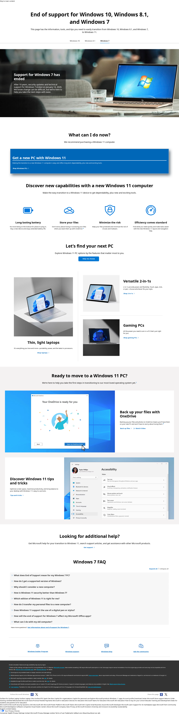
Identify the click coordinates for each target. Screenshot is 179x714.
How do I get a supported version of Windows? (38, 581)
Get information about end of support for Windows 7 (48, 627)
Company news (64, 707)
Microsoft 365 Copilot (82, 705)
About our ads (95, 713)
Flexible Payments (45, 700)
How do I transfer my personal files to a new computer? (42, 604)
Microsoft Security (15, 705)
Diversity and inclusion (100, 707)
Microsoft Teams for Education (96, 700)
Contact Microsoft (31, 713)
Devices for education (77, 700)
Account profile (128, 698)
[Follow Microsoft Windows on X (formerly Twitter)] (36, 694)
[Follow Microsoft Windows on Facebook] (32, 694)
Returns (167, 698)
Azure (104, 705)
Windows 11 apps (116, 698)
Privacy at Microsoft (77, 707)
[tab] (75, 41)
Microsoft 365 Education (116, 700)
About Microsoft (52, 707)
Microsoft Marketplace (8, 707)
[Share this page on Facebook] (161, 694)
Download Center (140, 698)
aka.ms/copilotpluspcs (94, 687)
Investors (88, 707)
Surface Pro (4, 698)
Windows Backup (41, 669)
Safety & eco (78, 713)
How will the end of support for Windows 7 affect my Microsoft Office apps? (52, 616)
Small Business (96, 705)
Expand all (153, 569)
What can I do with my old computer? (33, 621)
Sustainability (122, 707)
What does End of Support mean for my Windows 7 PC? (42, 575)
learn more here (93, 675)
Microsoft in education (61, 700)
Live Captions (15, 687)
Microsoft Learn (127, 705)
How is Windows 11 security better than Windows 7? (40, 592)
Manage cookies (49, 713)
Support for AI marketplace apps (144, 705)
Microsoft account (59, 667)
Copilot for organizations (63, 698)
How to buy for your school (135, 700)
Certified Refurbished (13, 700)
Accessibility (113, 707)
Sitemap (21, 713)
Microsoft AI (4, 705)
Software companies (23, 707)
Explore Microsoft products (99, 698)
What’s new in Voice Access (117, 684)
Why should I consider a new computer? (34, 587)
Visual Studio (36, 707)
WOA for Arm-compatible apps (24, 669)
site (45, 678)
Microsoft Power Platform (53, 705)
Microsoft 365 (38, 705)
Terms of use (59, 713)
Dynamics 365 (28, 705)
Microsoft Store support (155, 698)
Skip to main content (7, 1)
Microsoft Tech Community (166, 705)
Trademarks (69, 713)
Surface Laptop (14, 698)
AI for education (21, 703)
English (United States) (8, 709)
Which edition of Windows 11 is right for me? (37, 598)
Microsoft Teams (68, 705)
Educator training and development (157, 700)
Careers (43, 707)
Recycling (86, 713)
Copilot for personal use (81, 698)
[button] (139, 428)
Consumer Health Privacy (9, 713)
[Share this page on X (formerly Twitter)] (166, 694)
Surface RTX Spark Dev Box (44, 698)
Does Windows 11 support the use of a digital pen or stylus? (44, 610)
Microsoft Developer (113, 705)
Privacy (40, 713)
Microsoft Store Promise (30, 700)
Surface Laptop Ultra (27, 698)
